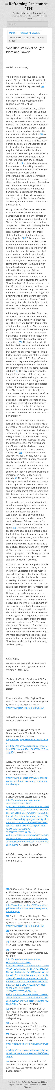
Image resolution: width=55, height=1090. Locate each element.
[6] (17, 370)
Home (13, 32)
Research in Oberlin (30, 32)
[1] (42, 86)
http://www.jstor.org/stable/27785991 (25, 707)
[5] (20, 342)
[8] (16, 478)
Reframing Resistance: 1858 (33, 1082)
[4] (24, 238)
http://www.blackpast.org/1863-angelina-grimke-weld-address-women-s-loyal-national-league (27, 781)
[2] (41, 134)
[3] (22, 163)
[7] (20, 452)
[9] (14, 527)
